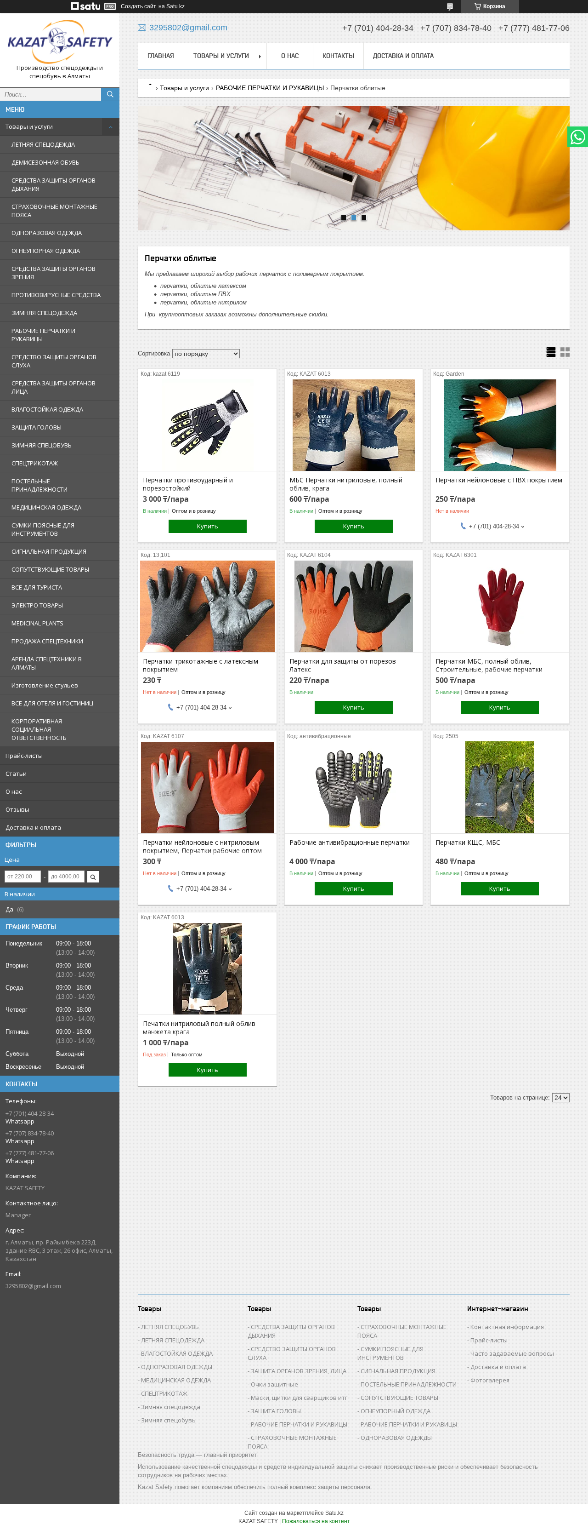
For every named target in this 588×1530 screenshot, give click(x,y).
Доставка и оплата (33, 827)
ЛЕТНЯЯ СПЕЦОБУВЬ (170, 1327)
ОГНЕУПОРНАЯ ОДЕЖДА (45, 250)
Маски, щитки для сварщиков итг (299, 1397)
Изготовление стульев (44, 685)
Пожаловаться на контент (316, 1521)
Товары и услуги (29, 126)
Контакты (338, 55)
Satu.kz (334, 1513)
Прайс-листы (24, 755)
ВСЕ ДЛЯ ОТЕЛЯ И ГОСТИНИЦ (52, 703)
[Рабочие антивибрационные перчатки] (354, 787)
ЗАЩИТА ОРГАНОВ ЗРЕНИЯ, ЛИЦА (298, 1371)
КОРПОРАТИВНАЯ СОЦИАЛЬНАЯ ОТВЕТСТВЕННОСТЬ (39, 729)
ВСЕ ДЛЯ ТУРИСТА (36, 587)
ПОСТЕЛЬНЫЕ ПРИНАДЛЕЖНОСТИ (39, 485)
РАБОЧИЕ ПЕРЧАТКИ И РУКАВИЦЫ (43, 335)
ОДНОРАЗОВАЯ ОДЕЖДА (46, 233)
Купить (207, 526)
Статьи (16, 773)
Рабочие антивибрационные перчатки (349, 842)
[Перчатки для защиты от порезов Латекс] (354, 606)
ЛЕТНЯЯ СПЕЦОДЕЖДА (43, 144)
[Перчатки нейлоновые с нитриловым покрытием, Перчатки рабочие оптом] (207, 787)
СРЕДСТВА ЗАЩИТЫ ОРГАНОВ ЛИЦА (53, 387)
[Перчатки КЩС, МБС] (500, 787)
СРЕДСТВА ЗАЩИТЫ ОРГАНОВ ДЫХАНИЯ (53, 184)
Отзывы (17, 809)
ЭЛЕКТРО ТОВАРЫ (37, 605)
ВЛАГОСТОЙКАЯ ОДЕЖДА (47, 409)
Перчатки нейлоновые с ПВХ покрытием (498, 480)
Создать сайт (138, 6)
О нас (14, 791)
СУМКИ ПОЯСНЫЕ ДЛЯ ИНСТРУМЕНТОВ (42, 529)
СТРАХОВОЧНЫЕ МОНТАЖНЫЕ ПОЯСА (54, 210)
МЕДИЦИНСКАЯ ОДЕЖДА (46, 507)
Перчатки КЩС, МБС (467, 842)
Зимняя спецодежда (170, 1407)
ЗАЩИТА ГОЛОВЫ (36, 427)
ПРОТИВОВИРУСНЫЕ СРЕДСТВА (56, 295)
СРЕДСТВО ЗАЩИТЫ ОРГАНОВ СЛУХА (53, 361)
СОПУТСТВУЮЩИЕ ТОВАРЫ (50, 569)
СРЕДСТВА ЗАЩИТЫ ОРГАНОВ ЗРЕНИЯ (53, 272)
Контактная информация (507, 1327)
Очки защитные (274, 1384)
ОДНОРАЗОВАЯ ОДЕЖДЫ (176, 1367)
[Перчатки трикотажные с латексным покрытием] (207, 606)
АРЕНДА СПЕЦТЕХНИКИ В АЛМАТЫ (46, 663)
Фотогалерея (489, 1380)
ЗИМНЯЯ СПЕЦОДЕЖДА (44, 313)
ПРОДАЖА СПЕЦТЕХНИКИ (47, 641)
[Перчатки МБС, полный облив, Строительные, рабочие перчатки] (500, 606)
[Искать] (110, 94)
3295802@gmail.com (33, 1286)
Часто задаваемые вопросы (512, 1353)
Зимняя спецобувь (168, 1420)
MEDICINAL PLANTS (37, 623)
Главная (160, 55)
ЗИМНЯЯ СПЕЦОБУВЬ (41, 445)
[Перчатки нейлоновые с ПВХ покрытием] (500, 425)
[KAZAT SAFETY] (60, 42)
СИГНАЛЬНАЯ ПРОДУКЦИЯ (48, 551)
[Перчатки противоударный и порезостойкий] (207, 425)
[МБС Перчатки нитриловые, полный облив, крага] (354, 425)
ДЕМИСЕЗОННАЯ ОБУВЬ (45, 162)
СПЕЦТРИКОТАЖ (34, 463)
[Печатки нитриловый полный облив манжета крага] (207, 968)
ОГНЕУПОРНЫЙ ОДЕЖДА (395, 1411)
